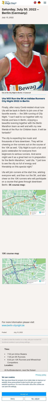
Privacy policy (41, 375)
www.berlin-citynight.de (13, 325)
